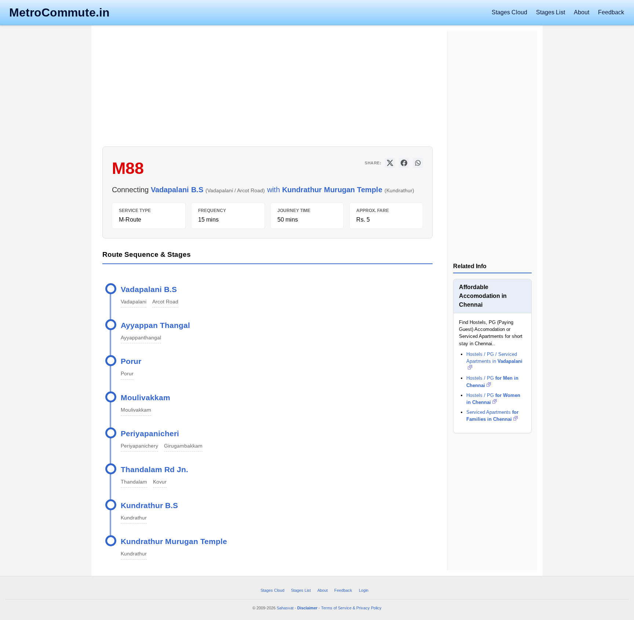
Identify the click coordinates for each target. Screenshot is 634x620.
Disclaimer (307, 608)
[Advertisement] (267, 87)
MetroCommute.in (59, 12)
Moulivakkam (145, 397)
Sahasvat (285, 608)
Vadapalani (133, 301)
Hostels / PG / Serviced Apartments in (494, 357)
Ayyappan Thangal (155, 325)
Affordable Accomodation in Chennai (483, 296)
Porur (131, 361)
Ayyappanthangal (141, 337)
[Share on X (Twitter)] (390, 163)
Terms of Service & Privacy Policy (351, 608)
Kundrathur (134, 518)
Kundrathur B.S (149, 505)
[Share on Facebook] (404, 163)
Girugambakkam (183, 446)
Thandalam (134, 482)
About (581, 12)
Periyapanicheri (150, 433)
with (282, 190)
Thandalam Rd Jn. (154, 469)
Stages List (550, 12)
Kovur (160, 482)
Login (363, 590)
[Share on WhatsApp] (418, 163)
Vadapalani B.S (149, 289)
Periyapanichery (139, 446)
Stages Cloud (509, 12)
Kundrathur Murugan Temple (174, 541)
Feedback (611, 12)
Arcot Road (165, 301)
